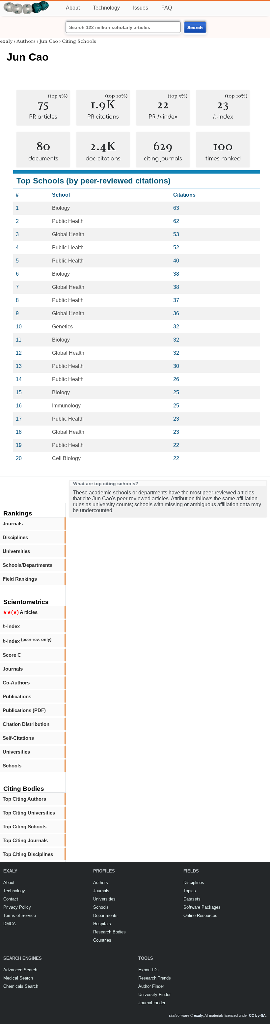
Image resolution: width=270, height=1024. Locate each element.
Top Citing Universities (29, 813)
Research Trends (154, 978)
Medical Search (18, 978)
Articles (20, 612)
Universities (16, 551)
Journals (13, 523)
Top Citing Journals (25, 840)
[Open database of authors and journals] (26, 4)
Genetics (62, 326)
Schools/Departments (27, 565)
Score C (12, 655)
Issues (140, 8)
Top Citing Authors (24, 799)
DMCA (9, 923)
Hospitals (102, 923)
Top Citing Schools (24, 826)
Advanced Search (20, 969)
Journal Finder (151, 1002)
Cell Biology (66, 458)
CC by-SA (257, 1015)
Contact (10, 899)
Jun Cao (49, 41)
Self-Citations (18, 738)
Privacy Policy (17, 907)
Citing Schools (79, 41)
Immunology (66, 405)
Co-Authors (16, 682)
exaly (6, 41)
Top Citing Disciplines (28, 854)
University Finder (154, 994)
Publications (17, 696)
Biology (61, 208)
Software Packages (202, 907)
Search (195, 27)
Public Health (68, 221)
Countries (102, 940)
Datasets (192, 899)
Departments (105, 915)
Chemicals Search (20, 986)
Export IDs (148, 969)
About (73, 8)
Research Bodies (109, 931)
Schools (12, 765)
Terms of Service (19, 915)
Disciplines (15, 537)
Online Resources (200, 915)
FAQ (166, 8)
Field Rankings (20, 579)
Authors (26, 41)
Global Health (68, 234)
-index (11, 626)
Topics (189, 890)
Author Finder (151, 986)
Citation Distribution (26, 724)
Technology (106, 8)
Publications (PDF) (24, 710)
